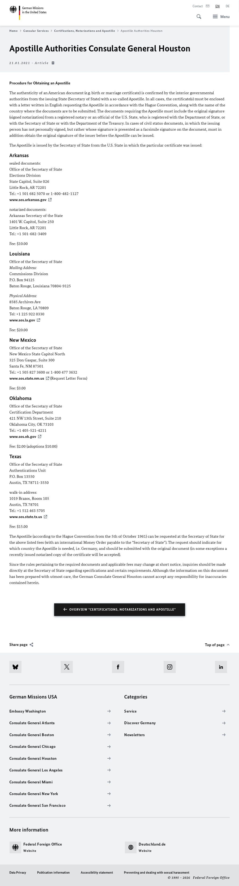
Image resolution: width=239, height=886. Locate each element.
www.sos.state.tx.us (25, 516)
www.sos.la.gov (22, 320)
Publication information (53, 873)
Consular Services (36, 30)
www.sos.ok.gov (22, 436)
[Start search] (197, 14)
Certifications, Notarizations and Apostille (84, 30)
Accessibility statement (97, 873)
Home (13, 30)
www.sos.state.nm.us (26, 378)
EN (217, 6)
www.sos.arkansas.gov (27, 199)
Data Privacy (17, 873)
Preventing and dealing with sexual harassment (156, 873)
